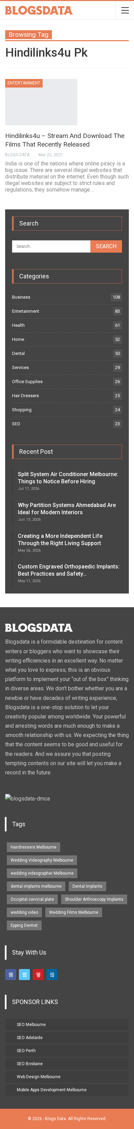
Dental (18, 353)
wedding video (24, 912)
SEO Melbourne (31, 1024)
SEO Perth (26, 1050)
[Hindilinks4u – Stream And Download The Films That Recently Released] (41, 102)
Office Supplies (27, 381)
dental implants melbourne (36, 886)
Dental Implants (87, 886)
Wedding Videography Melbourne (42, 860)
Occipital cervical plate (32, 899)
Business (21, 297)
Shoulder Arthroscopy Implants (94, 899)
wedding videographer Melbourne (42, 873)
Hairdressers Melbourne (33, 847)
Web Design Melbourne (38, 1076)
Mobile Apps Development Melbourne (52, 1089)
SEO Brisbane (30, 1063)
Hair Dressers (25, 395)
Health (18, 325)
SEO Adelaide (30, 1037)
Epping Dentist (24, 925)
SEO (16, 423)
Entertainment (24, 83)
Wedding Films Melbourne (73, 912)
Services (20, 367)
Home (18, 339)
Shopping (22, 409)
